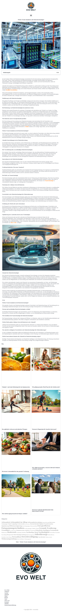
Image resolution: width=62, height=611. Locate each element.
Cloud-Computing (12, 524)
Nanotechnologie (49, 180)
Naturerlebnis (52, 532)
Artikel (27, 126)
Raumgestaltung (21, 534)
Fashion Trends (35, 528)
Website (7, 603)
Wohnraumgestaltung (9, 539)
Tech (17, 542)
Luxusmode (54, 530)
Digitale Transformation (46, 524)
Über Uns (7, 600)
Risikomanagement (30, 534)
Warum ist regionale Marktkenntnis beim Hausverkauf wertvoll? (42, 510)
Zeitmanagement (27, 539)
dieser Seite (13, 222)
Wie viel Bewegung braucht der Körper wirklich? (14, 513)
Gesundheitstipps (13, 530)
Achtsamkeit (6, 522)
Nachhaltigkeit (43, 532)
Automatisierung (45, 522)
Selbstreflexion (51, 534)
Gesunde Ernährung (47, 528)
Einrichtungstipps (26, 526)
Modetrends (11, 532)
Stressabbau (16, 537)
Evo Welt (7, 590)
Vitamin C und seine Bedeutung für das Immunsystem (16, 387)
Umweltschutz (41, 537)
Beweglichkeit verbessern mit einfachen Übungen (14, 429)
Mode (6, 596)
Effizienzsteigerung (15, 526)
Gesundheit (6, 530)
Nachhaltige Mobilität (21, 532)
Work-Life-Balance (20, 539)
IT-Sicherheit (32, 530)
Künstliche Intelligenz (43, 530)
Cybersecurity (21, 524)
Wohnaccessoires (49, 537)
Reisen (6, 597)
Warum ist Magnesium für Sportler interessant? (44, 429)
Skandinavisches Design (7, 537)
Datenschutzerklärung (10, 605)
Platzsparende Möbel (11, 534)
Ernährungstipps (28, 528)
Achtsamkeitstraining (35, 522)
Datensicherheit (34, 524)
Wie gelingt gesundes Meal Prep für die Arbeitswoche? (46, 387)
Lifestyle (7, 594)
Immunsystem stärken (22, 530)
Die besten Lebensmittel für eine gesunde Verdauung (15, 471)
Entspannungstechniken (13, 528)
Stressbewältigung (29, 537)
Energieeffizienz (44, 526)
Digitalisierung (5, 526)
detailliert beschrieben (11, 90)
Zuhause (7, 591)
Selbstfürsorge (41, 534)
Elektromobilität (33, 526)
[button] (31, 15)
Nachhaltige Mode (32, 532)
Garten (6, 593)
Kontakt (7, 602)
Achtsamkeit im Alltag (18, 522)
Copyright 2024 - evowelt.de (31, 609)
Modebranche (4, 532)
